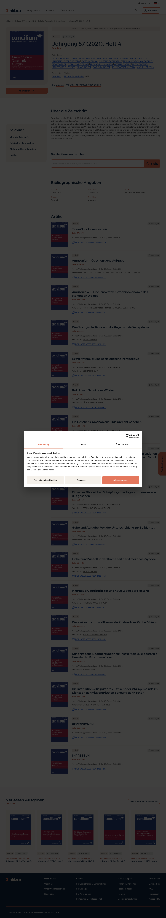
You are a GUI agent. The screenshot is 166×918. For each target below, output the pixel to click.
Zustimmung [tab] (44, 444)
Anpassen (81, 480)
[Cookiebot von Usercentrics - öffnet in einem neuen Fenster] (127, 436)
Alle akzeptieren (120, 480)
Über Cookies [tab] (122, 444)
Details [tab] (83, 444)
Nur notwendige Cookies (45, 480)
